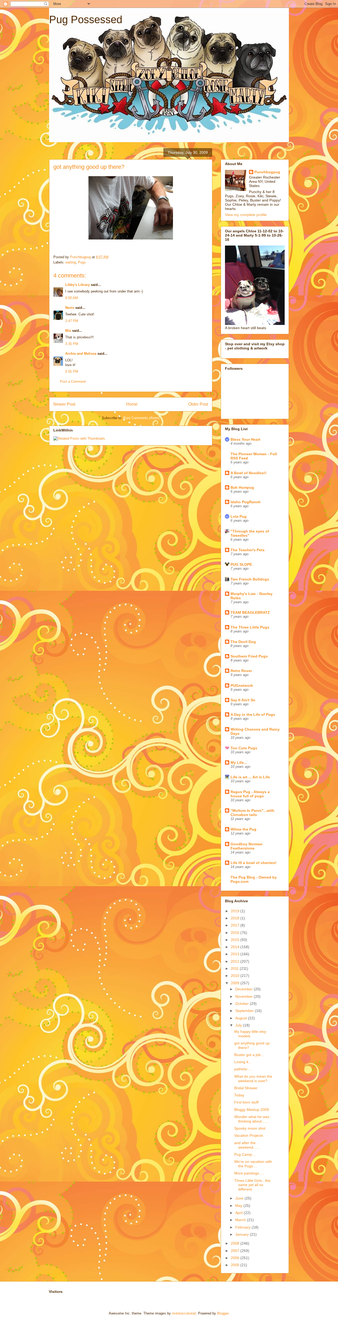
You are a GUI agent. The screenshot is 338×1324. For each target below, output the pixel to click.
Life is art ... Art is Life (250, 777)
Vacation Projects (248, 1135)
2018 (235, 918)
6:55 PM (71, 371)
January (242, 1234)
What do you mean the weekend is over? (253, 1078)
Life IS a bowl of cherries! (253, 863)
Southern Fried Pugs (249, 656)
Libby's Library (77, 285)
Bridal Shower (245, 1088)
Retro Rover (241, 671)
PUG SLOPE (241, 564)
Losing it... (242, 1062)
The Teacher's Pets (248, 550)
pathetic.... (243, 1069)
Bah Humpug (242, 487)
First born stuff (246, 1102)
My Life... (239, 762)
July (239, 1025)
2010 (235, 975)
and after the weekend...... (247, 1145)
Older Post (198, 404)
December (244, 989)
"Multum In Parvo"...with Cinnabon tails (252, 812)
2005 (235, 1265)
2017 (235, 925)
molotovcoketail (184, 1313)
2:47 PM (71, 321)
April (239, 1213)
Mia (68, 331)
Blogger (222, 1313)
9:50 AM (71, 298)
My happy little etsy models (250, 1033)
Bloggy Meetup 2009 (251, 1109)
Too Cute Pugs (244, 748)
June (240, 1198)
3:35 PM (71, 344)
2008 (235, 1243)
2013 (235, 954)
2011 (235, 968)
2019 (235, 911)
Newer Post (64, 404)
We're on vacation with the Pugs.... (253, 1163)
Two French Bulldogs (250, 579)
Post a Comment (73, 381)
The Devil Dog (243, 642)
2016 (235, 932)
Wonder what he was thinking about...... (251, 1119)
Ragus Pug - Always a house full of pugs (250, 794)
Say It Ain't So (243, 700)
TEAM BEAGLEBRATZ (250, 612)
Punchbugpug (267, 172)
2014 (235, 947)
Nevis (69, 308)
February (243, 1227)
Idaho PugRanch (246, 502)
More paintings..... (249, 1173)
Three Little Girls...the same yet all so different (252, 1185)
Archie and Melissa (80, 354)
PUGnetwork (242, 685)
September (245, 1011)
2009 (235, 983)
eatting (70, 262)
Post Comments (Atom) (141, 418)
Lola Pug (239, 516)
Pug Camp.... (245, 1154)
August (241, 1018)
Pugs (82, 262)
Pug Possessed (85, 19)
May (239, 1205)
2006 (235, 1258)
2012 (235, 961)
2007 (235, 1251)
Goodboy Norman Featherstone (246, 846)
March (241, 1220)
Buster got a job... (249, 1055)
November (244, 996)
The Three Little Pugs (250, 627)
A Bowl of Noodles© (248, 473)
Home (132, 404)
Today (239, 1095)
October (242, 1003)
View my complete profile (246, 215)
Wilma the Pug (243, 829)
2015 (235, 940)
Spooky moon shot (249, 1128)
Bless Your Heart (245, 439)
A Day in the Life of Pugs (253, 714)
